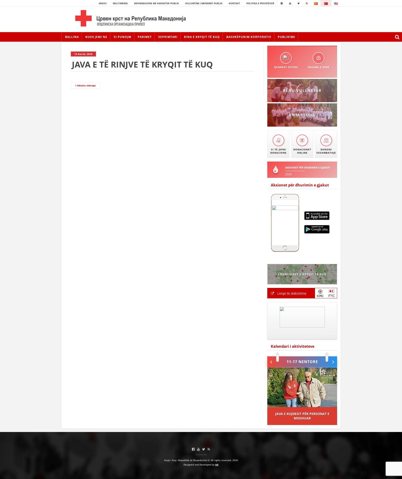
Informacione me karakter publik (156, 3)
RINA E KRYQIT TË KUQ (202, 37)
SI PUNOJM (122, 37)
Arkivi (103, 3)
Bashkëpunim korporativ (248, 37)
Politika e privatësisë (260, 3)
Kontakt (234, 3)
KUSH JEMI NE (96, 37)
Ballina (72, 37)
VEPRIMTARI (168, 37)
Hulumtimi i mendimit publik (203, 3)
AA (216, 464)
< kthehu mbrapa (85, 85)
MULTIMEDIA (120, 3)
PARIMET (145, 37)
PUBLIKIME (286, 37)
